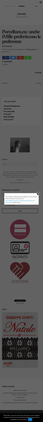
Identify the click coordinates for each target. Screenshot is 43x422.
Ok (30, 419)
